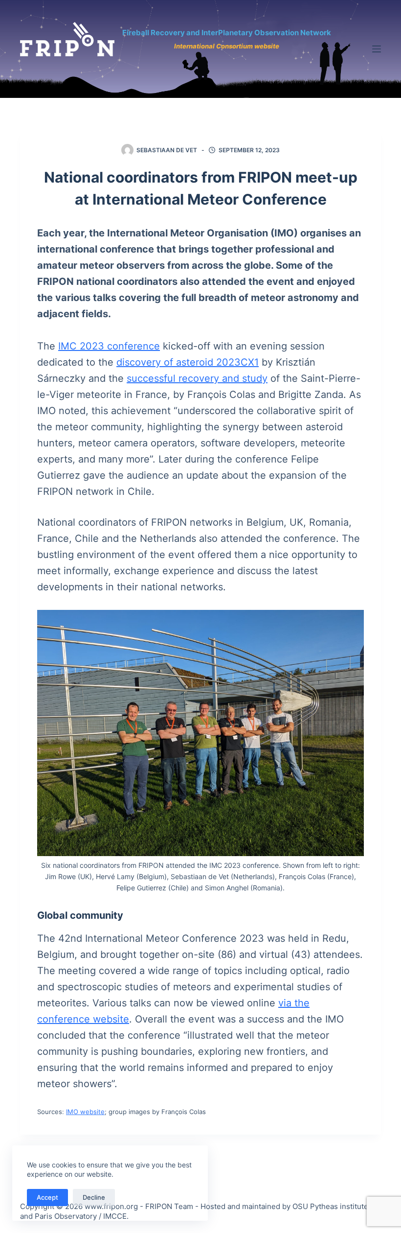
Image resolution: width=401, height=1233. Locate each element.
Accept (47, 1197)
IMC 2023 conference (109, 346)
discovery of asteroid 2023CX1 (187, 362)
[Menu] (376, 49)
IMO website (85, 1112)
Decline (94, 1197)
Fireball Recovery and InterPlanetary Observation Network (226, 32)
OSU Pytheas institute (330, 1206)
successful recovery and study (197, 378)
